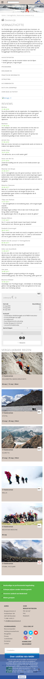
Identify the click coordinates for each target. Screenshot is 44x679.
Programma (6, 67)
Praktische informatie (11, 75)
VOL (22, 333)
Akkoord (22, 677)
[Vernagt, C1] (6, 98)
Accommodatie (8, 83)
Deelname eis (7, 71)
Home (4, 15)
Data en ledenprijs (9, 88)
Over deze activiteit (10, 92)
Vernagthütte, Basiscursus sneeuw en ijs (20, 15)
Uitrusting (6, 79)
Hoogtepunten (8, 57)
